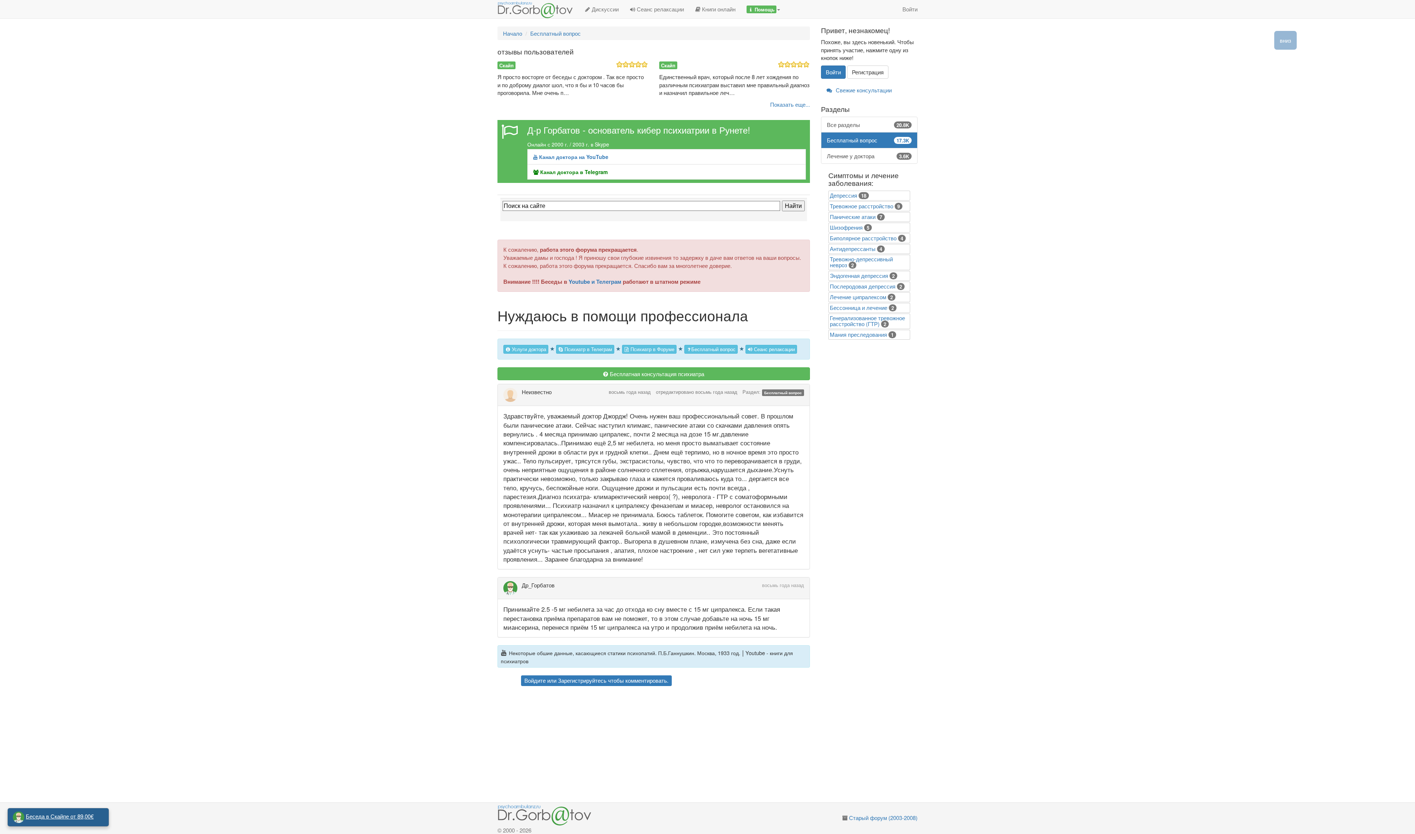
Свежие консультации (863, 90)
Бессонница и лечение (858, 307)
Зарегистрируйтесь (582, 680)
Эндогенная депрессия (859, 275)
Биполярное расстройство (863, 238)
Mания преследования (858, 334)
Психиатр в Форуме (651, 349)
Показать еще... (790, 104)
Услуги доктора (528, 349)
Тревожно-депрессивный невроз (861, 262)
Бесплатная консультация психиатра (656, 374)
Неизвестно (537, 392)
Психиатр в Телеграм (587, 349)
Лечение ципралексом (858, 297)
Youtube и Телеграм (595, 282)
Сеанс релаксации (659, 9)
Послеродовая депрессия (862, 286)
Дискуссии (604, 9)
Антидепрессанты (853, 248)
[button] (763, 9)
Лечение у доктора (868, 156)
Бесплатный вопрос (713, 349)
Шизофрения (846, 227)
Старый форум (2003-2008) (883, 817)
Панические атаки (853, 216)
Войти (910, 9)
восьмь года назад (630, 391)
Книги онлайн (718, 9)
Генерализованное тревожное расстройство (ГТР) (867, 321)
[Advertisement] (667, 745)
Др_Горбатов (538, 585)
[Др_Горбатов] (512, 588)
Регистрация (868, 72)
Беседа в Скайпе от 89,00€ (60, 816)
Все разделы (868, 124)
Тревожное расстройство (861, 206)
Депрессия (843, 195)
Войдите (535, 680)
